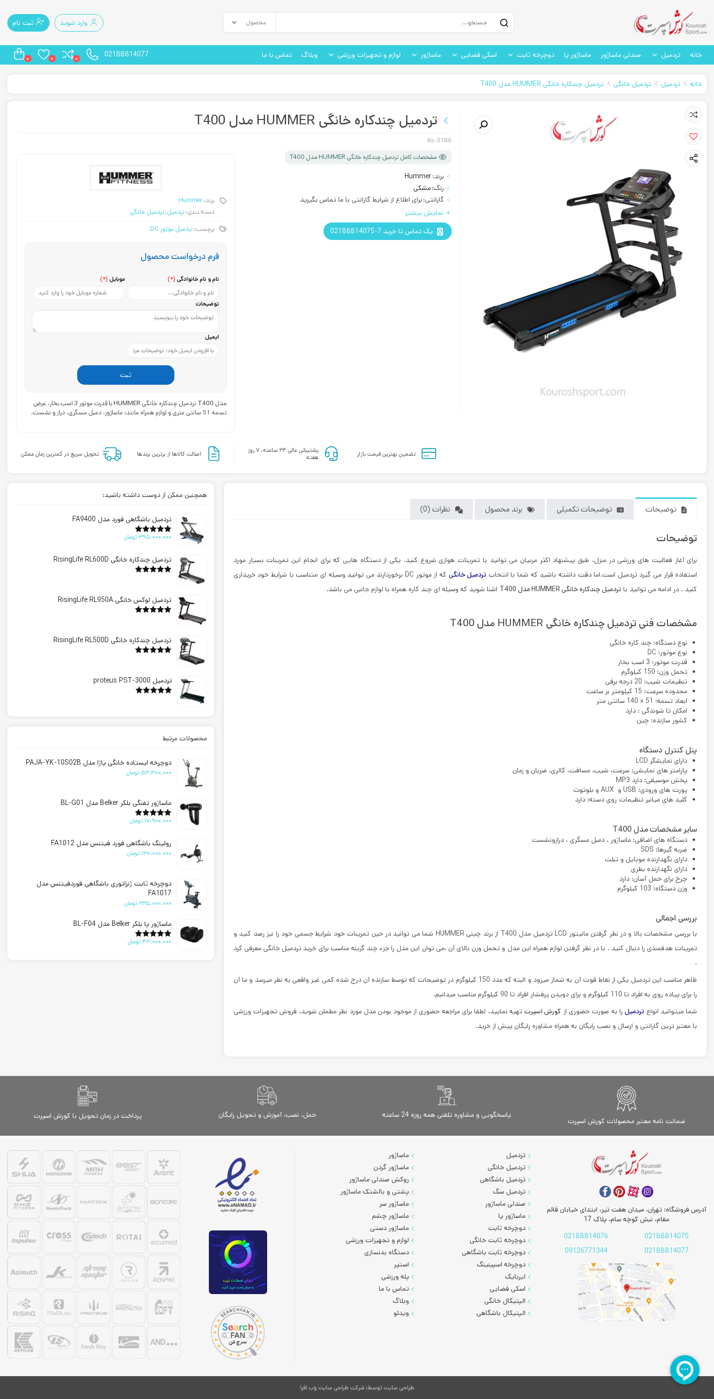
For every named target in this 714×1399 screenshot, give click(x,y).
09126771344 (586, 1251)
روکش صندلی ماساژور (379, 1179)
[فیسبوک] (605, 1191)
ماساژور (431, 55)
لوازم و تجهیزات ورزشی (369, 55)
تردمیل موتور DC (171, 229)
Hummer (418, 176)
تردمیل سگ (509, 1191)
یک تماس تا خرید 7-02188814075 (381, 231)
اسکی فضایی (479, 55)
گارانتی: (433, 200)
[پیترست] (619, 1191)
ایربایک (515, 1276)
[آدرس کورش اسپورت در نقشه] (626, 1292)
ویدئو (401, 1313)
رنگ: (438, 188)
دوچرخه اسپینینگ (501, 1264)
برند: (438, 176)
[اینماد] (238, 1185)
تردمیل (670, 55)
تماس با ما (277, 55)
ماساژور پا (577, 55)
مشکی (422, 188)
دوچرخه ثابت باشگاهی (494, 1252)
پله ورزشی (395, 1276)
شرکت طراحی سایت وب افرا (332, 1387)
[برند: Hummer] (125, 178)
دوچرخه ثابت (535, 55)
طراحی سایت (399, 1387)
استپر (401, 1264)
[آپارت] (633, 1191)
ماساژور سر (394, 1204)
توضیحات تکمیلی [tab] (584, 509)
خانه (696, 55)
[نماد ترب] (238, 1262)
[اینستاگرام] (647, 1191)
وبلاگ (310, 55)
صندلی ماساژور (621, 55)
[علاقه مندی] (693, 114)
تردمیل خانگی (632, 84)
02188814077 (126, 54)
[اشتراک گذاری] (693, 158)
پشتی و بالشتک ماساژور (374, 1191)
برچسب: (204, 229)
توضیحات (207, 304)
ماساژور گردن (391, 1167)
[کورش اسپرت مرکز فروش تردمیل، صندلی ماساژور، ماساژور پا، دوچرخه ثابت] (670, 22)
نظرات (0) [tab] (435, 509)
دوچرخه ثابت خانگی (498, 1240)
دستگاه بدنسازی (386, 1252)
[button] (693, 136)
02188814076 (586, 1236)
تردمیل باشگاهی (503, 1179)
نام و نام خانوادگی (193, 279)
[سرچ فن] (238, 1333)
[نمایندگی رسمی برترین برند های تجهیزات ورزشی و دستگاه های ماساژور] (93, 1255)
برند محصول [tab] (503, 509)
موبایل (112, 279)
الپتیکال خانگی (505, 1301)
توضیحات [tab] (661, 509)
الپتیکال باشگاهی (501, 1313)
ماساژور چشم (390, 1216)
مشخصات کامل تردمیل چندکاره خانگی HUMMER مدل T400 (363, 157)
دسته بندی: (200, 212)
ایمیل (212, 337)
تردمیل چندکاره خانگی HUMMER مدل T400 (542, 84)
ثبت (126, 375)
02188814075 (667, 1236)
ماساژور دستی (389, 1228)
